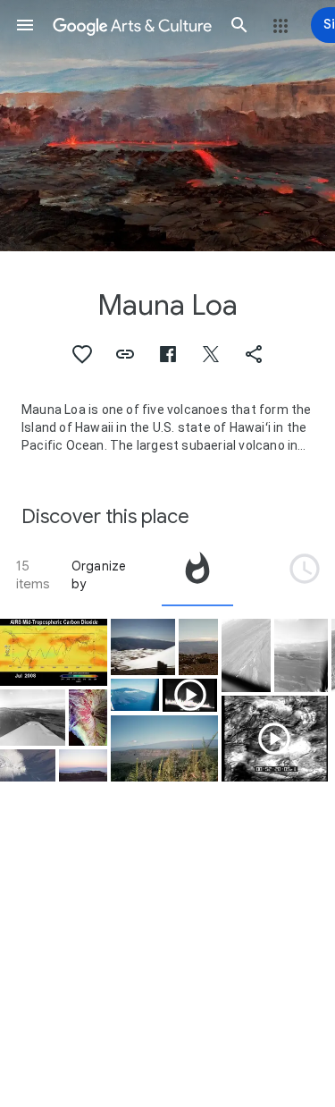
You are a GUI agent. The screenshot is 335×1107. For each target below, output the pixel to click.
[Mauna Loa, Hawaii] (135, 695)
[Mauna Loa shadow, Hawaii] (83, 765)
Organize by (99, 575)
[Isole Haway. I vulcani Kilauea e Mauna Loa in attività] (275, 739)
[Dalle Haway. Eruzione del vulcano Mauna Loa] (190, 695)
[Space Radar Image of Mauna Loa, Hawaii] (88, 717)
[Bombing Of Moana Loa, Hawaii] (32, 717)
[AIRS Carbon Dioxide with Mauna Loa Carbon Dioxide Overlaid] (53, 652)
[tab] (197, 575)
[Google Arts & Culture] (132, 25)
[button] (25, 25)
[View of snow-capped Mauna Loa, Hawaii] (143, 647)
